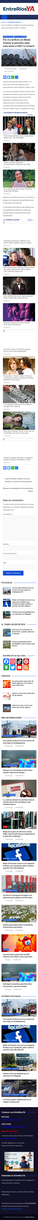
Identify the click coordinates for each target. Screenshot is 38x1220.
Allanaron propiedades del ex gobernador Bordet (18, 489)
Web (4, 563)
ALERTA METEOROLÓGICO (9, 765)
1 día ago (7, 960)
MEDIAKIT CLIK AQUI (9, 1131)
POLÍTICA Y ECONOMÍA (20, 36)
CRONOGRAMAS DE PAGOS (10, 890)
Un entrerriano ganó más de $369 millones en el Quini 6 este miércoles (23, 683)
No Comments (8, 71)
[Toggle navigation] (9, 17)
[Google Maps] (6, 667)
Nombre (6, 544)
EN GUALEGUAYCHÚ (8, 735)
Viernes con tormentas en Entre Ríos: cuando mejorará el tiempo (23, 632)
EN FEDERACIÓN (15, 1094)
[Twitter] (13, 667)
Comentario (8, 514)
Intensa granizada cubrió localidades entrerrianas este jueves (23, 644)
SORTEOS (5, 949)
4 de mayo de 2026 (10, 69)
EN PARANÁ (6, 858)
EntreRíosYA (23, 69)
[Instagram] (13, 661)
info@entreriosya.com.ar (11, 1120)
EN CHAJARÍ (6, 1094)
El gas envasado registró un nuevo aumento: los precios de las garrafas (18, 480)
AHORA (5, 826)
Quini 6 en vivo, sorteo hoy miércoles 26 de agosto (22, 706)
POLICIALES (18, 735)
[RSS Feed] (26, 667)
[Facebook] (6, 661)
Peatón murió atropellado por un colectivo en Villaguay (23, 613)
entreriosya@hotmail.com (11, 1209)
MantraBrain (30, 1217)
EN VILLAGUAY (7, 1068)
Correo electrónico (10, 553)
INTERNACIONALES (8, 36)
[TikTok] (19, 661)
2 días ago (8, 989)
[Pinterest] (26, 661)
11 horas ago (9, 807)
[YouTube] (19, 667)
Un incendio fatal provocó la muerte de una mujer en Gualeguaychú (23, 590)
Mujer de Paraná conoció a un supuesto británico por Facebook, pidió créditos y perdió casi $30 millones (23, 603)
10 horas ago (9, 746)
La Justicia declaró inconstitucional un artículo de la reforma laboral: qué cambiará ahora (18, 802)
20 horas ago (9, 930)
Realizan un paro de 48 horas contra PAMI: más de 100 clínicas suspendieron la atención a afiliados (19, 834)
